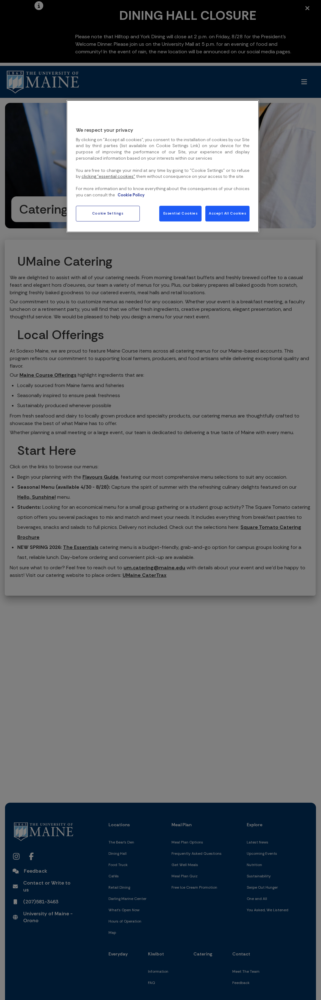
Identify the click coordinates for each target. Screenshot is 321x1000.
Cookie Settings (108, 213)
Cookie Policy (131, 195)
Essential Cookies (180, 213)
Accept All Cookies (227, 213)
